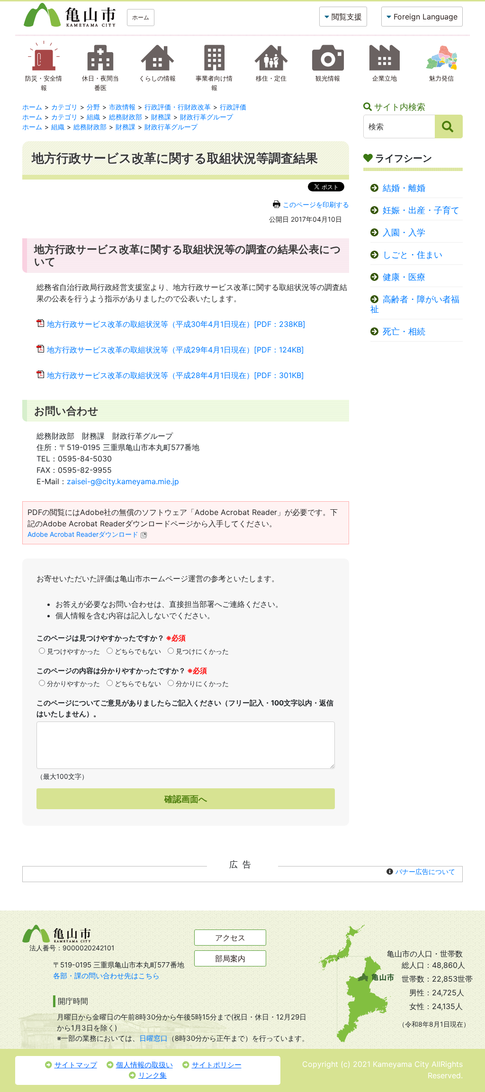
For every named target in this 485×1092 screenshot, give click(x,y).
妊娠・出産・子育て (421, 210)
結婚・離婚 (404, 188)
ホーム (140, 17)
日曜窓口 (153, 1038)
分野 (93, 107)
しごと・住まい (412, 255)
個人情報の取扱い (144, 1064)
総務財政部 (125, 117)
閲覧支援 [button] (347, 16)
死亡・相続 (404, 331)
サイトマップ (75, 1064)
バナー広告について (425, 871)
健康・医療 (404, 277)
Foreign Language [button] (426, 16)
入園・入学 (404, 232)
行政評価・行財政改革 (177, 107)
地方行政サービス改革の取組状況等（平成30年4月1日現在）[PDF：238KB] (176, 324)
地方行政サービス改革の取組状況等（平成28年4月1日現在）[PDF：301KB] (175, 375)
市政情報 (122, 107)
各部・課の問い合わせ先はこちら (106, 975)
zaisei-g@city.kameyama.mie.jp (123, 481)
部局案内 (230, 958)
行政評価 (233, 107)
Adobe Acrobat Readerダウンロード (82, 534)
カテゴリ (64, 107)
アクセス (230, 937)
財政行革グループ (206, 117)
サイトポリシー (217, 1064)
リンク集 (152, 1075)
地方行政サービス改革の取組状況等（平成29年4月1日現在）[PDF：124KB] (175, 349)
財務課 (161, 117)
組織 (93, 117)
